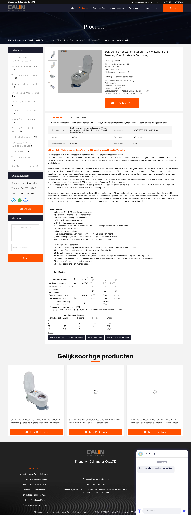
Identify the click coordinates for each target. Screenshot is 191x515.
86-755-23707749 (174, 2)
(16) (25, 112)
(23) (23, 121)
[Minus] (184, 453)
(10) (24, 137)
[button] (13, 397)
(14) (23, 130)
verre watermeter (95, 337)
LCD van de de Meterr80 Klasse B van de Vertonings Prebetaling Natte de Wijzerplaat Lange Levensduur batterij (35, 421)
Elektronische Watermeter (118, 337)
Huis (72, 8)
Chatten (173, 8)
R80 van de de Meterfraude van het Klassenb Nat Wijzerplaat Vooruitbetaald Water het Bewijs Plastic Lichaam (153, 421)
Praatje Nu (25, 208)
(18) (25, 85)
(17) (21, 151)
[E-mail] (25, 200)
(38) (23, 159)
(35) (25, 94)
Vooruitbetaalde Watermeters (40, 40)
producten (19, 40)
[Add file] (139, 511)
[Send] (184, 511)
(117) (25, 77)
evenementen (134, 8)
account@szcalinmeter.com (146, 2)
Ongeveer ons (99, 8)
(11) (23, 144)
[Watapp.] (19, 200)
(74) (22, 59)
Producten (83, 8)
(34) (24, 68)
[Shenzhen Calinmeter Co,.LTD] (16, 8)
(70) (25, 166)
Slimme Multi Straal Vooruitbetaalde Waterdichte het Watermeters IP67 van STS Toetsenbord (94, 421)
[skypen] (13, 200)
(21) (23, 103)
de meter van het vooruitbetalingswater (66, 337)
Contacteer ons (117, 8)
